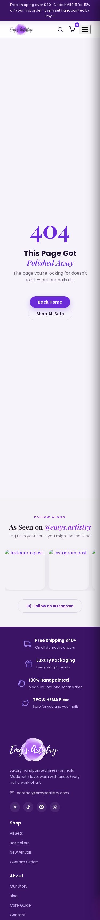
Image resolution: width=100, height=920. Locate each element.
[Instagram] (15, 807)
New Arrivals (21, 852)
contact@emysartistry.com (43, 793)
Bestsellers (19, 843)
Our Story (18, 886)
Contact (18, 915)
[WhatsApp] (55, 807)
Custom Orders (24, 862)
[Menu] (85, 29)
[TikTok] (28, 807)
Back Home (50, 302)
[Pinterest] (42, 807)
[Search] (60, 29)
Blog (14, 896)
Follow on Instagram (53, 606)
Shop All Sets (50, 314)
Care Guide (20, 905)
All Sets (16, 833)
